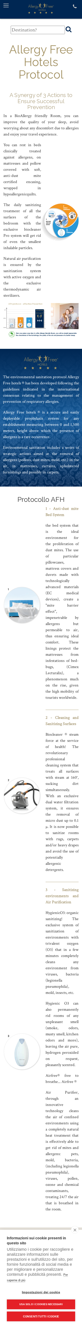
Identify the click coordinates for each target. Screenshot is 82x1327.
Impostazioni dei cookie (41, 1292)
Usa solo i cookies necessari (41, 1304)
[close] (75, 1230)
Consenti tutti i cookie (41, 1316)
